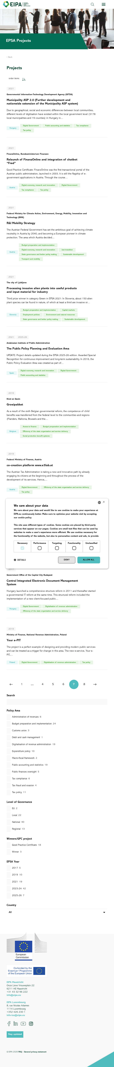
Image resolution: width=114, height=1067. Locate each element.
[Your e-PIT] (57, 650)
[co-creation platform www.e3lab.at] (57, 478)
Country (11, 905)
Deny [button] (66, 560)
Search (11, 695)
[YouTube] (23, 1023)
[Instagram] (31, 1023)
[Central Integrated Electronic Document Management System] (57, 595)
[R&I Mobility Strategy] (57, 238)
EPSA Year (13, 862)
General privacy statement (35, 1052)
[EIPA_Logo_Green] (16, 4)
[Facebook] (9, 1023)
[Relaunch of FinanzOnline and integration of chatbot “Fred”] (57, 173)
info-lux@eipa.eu (16, 1015)
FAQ (20, 1052)
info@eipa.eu (14, 995)
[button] (92, 4)
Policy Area (13, 710)
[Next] (94, 684)
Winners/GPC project (19, 839)
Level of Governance (19, 802)
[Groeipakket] (57, 419)
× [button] (103, 502)
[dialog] (57, 533)
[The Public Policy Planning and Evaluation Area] (57, 361)
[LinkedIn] (15, 1023)
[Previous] (11, 684)
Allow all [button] (89, 560)
